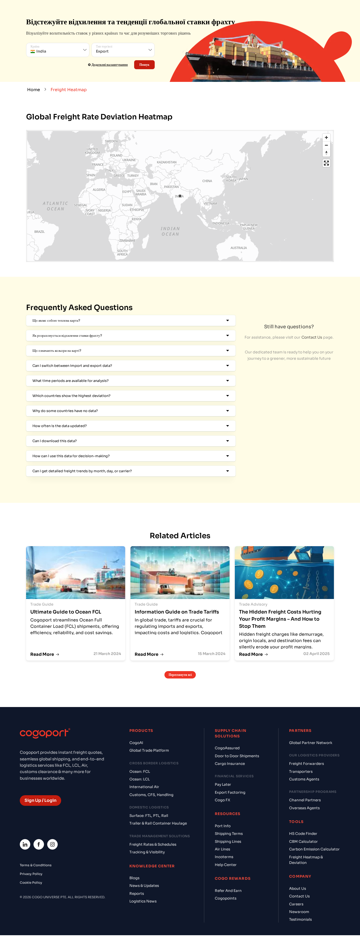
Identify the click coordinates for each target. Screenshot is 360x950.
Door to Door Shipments (237, 756)
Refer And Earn (228, 890)
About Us (297, 888)
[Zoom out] (326, 145)
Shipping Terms (229, 833)
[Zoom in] (326, 137)
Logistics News (143, 901)
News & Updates (144, 885)
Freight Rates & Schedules (152, 844)
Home (33, 89)
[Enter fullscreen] (326, 163)
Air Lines (222, 849)
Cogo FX (222, 800)
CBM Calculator (303, 841)
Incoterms (224, 857)
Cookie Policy (31, 883)
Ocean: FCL (139, 771)
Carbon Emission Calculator (314, 849)
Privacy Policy (31, 874)
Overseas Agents (304, 808)
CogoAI (136, 743)
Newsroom (299, 912)
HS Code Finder (303, 833)
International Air (144, 787)
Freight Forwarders (306, 763)
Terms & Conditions (36, 865)
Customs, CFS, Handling (151, 795)
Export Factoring (230, 792)
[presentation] (57, 50)
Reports (136, 893)
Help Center (226, 865)
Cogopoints (225, 898)
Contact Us (311, 337)
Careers (296, 904)
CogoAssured (227, 748)
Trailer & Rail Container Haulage (158, 823)
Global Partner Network (310, 743)
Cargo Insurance (230, 763)
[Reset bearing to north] (326, 153)
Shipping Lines (228, 841)
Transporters (301, 771)
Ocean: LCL (139, 779)
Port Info (223, 826)
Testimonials (300, 919)
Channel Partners (305, 800)
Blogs (134, 878)
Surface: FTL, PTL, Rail (148, 815)
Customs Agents (304, 779)
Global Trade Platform (149, 750)
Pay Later (223, 784)
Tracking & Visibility (147, 852)
